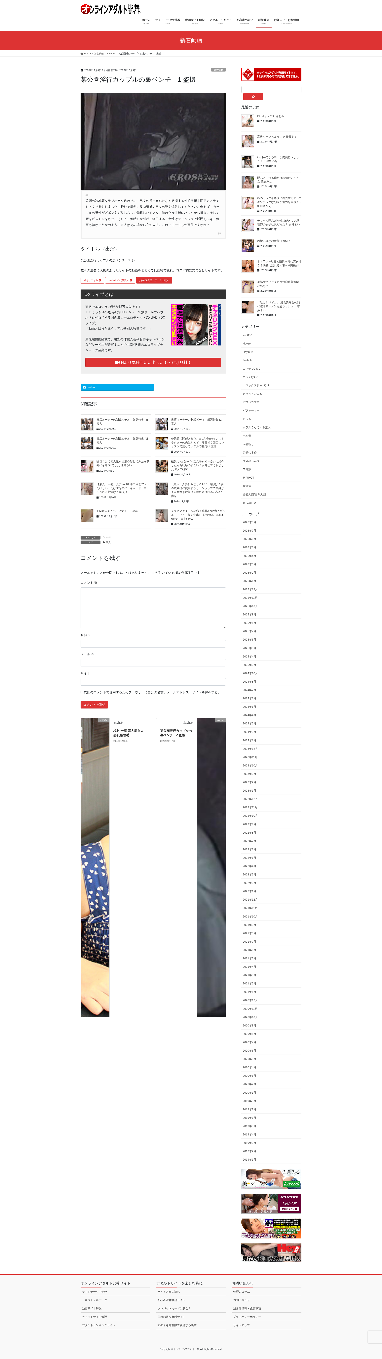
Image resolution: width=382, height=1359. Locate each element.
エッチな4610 (251, 377)
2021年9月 (249, 924)
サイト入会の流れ (169, 1291)
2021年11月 (250, 908)
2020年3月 (249, 1075)
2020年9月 (249, 1025)
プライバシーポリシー (247, 1316)
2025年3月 (249, 664)
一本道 (247, 435)
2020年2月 (249, 1084)
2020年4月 (249, 1067)
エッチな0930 (251, 368)
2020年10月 (250, 1017)
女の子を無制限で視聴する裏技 (177, 1325)
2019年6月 (249, 1117)
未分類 (247, 469)
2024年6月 (249, 698)
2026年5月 (249, 547)
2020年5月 (249, 1059)
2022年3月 (249, 874)
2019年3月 (249, 1142)
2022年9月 (249, 824)
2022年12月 (250, 799)
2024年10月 (250, 673)
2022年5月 (249, 857)
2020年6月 (249, 1050)
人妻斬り (248, 444)
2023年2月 (249, 782)
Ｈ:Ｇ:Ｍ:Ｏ (249, 502)
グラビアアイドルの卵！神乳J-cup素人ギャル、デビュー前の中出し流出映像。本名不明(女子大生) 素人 (198, 514)
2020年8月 (249, 1033)
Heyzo (247, 343)
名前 (86, 635)
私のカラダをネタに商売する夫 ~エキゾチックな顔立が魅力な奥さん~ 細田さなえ (279, 201)
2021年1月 (249, 991)
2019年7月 (249, 1109)
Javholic (218, 69)
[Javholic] (211, 867)
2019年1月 (249, 1159)
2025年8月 (249, 622)
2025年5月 (249, 648)
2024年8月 (249, 681)
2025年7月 (249, 631)
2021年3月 (249, 975)
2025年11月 (250, 597)
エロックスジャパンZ (256, 385)
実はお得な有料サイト (171, 1316)
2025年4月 (249, 656)
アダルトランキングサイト (98, 1325)
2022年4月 (249, 866)
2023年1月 (249, 790)
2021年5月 (249, 958)
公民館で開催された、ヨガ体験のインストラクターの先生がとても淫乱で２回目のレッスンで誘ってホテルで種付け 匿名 (197, 442)
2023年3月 (249, 773)
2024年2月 (249, 731)
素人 (108, 542)
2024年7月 (249, 690)
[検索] (253, 96)
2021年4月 (249, 966)
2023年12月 (250, 748)
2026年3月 (249, 564)
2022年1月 (249, 891)
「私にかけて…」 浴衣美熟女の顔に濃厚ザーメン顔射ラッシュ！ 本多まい (278, 306)
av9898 (247, 335)
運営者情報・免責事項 (247, 1308)
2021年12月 (250, 899)
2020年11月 (250, 1008)
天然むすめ (250, 452)
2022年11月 (250, 807)
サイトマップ (241, 1325)
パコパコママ (251, 402)
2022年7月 (249, 841)
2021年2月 (249, 983)
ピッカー (248, 419)
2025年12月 (250, 589)
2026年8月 (249, 522)
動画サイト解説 (91, 1308)
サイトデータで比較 (94, 1291)
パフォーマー (251, 410)
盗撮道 (247, 486)
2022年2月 (249, 882)
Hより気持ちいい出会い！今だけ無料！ (155, 362)
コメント (89, 582)
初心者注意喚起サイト (171, 1300)
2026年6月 (249, 539)
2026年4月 (249, 555)
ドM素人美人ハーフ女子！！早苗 (117, 510)
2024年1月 (249, 740)
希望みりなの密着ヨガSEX (273, 240)
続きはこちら (91, 280)
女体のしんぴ (251, 460)
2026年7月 (249, 530)
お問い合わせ (241, 1300)
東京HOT (248, 477)
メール (87, 654)
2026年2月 (249, 572)
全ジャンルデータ (96, 1300)
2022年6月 (249, 849)
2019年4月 (249, 1134)
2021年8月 (249, 933)
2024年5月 (249, 706)
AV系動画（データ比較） (155, 280)
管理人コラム (241, 1291)
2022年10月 (250, 815)
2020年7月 (249, 1042)
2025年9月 (249, 614)
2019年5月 (249, 1126)
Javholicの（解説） (119, 280)
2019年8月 (249, 1101)
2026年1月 (249, 581)
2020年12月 (250, 1000)
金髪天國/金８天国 (254, 494)
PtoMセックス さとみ (270, 116)
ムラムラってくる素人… (258, 427)
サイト (85, 673)
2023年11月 (250, 757)
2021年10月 (250, 916)
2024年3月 (249, 723)
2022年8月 (249, 832)
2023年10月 (250, 765)
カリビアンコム (252, 393)
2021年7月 (249, 941)
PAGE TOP (369, 1314)
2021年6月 (249, 950)
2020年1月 (249, 1092)
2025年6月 (249, 639)
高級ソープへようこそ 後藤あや (277, 136)
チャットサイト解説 (94, 1316)
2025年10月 (250, 606)
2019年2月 (249, 1151)
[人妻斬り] (95, 867)
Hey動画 (248, 351)
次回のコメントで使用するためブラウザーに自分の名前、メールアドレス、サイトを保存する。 (152, 692)
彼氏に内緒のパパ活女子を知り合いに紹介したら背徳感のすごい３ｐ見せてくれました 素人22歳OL (197, 465)
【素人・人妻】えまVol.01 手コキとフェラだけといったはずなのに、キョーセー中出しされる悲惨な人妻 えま (123, 488)
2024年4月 (249, 715)
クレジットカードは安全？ (174, 1308)
